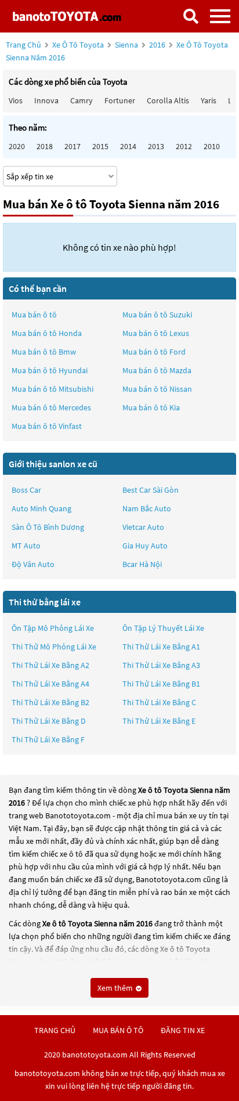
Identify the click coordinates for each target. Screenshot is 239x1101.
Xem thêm (116, 988)
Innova (46, 100)
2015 (100, 146)
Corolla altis (168, 100)
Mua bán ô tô (34, 314)
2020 (17, 146)
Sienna (127, 44)
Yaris (208, 100)
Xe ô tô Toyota (78, 44)
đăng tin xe (183, 1030)
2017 (72, 146)
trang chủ (54, 1030)
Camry (81, 100)
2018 (45, 146)
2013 (156, 146)
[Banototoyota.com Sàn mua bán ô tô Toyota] (67, 16)
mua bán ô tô (118, 1030)
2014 (128, 146)
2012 (184, 146)
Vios (16, 100)
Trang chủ (23, 44)
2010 (212, 146)
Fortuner (119, 100)
